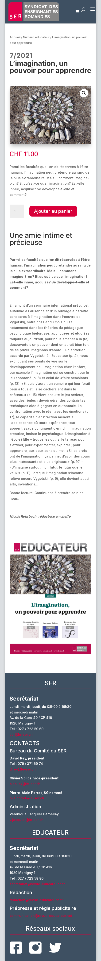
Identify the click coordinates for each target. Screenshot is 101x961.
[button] (84, 93)
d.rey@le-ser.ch (23, 769)
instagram (35, 948)
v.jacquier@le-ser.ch (26, 820)
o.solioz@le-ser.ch (25, 784)
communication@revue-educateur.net (41, 916)
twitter (55, 948)
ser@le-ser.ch (21, 734)
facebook (16, 948)
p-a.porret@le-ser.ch (27, 798)
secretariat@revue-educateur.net (37, 884)
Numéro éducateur (36, 37)
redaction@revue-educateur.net (36, 900)
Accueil (15, 37)
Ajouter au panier (53, 211)
